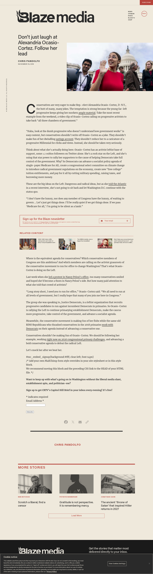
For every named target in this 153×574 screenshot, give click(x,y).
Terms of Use (54, 222)
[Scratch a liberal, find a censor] (35, 483)
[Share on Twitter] (73, 422)
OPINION (131, 14)
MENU (144, 13)
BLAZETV (131, 18)
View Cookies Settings (117, 563)
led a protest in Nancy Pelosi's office (68, 277)
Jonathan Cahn (108, 497)
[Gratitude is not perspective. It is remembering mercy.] (76, 483)
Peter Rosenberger (68, 497)
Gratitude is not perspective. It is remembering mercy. (76, 504)
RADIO (130, 16)
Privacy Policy (44, 222)
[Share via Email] (80, 422)
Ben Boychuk (24, 497)
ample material (87, 112)
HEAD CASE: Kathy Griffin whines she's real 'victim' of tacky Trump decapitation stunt (46, 241)
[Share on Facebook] (66, 422)
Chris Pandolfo (29, 61)
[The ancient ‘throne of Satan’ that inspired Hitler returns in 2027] (118, 483)
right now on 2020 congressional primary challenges (76, 339)
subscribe (146, 2)
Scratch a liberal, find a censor (31, 504)
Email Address (35, 400)
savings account (64, 139)
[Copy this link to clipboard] (87, 422)
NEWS (130, 11)
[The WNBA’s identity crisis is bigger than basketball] (67, 244)
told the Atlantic (117, 184)
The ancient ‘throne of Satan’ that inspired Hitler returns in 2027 (116, 506)
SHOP (130, 20)
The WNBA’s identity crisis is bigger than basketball (85, 240)
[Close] (149, 563)
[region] (76, 564)
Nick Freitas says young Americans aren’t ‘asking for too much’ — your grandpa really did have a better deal (123, 241)
